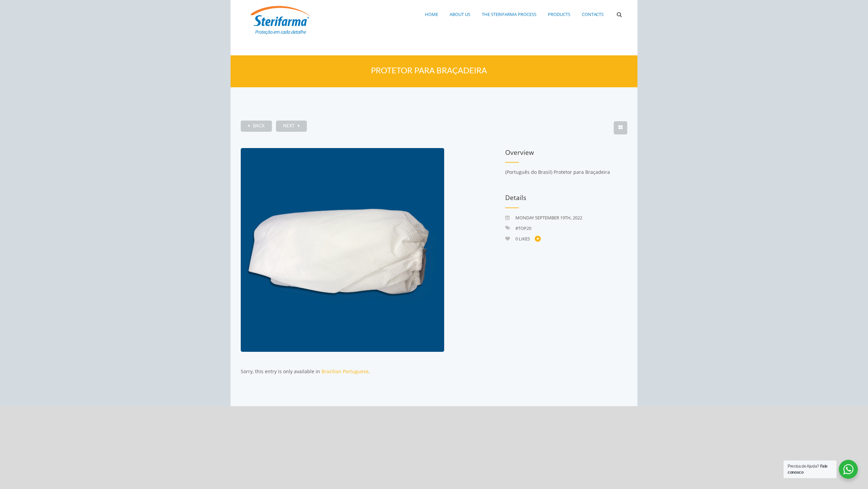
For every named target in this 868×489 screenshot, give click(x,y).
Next (289, 126)
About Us (460, 14)
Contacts (593, 14)
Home (431, 14)
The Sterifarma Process (509, 14)
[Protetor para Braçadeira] (364, 250)
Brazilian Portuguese (345, 371)
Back (259, 126)
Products (559, 14)
